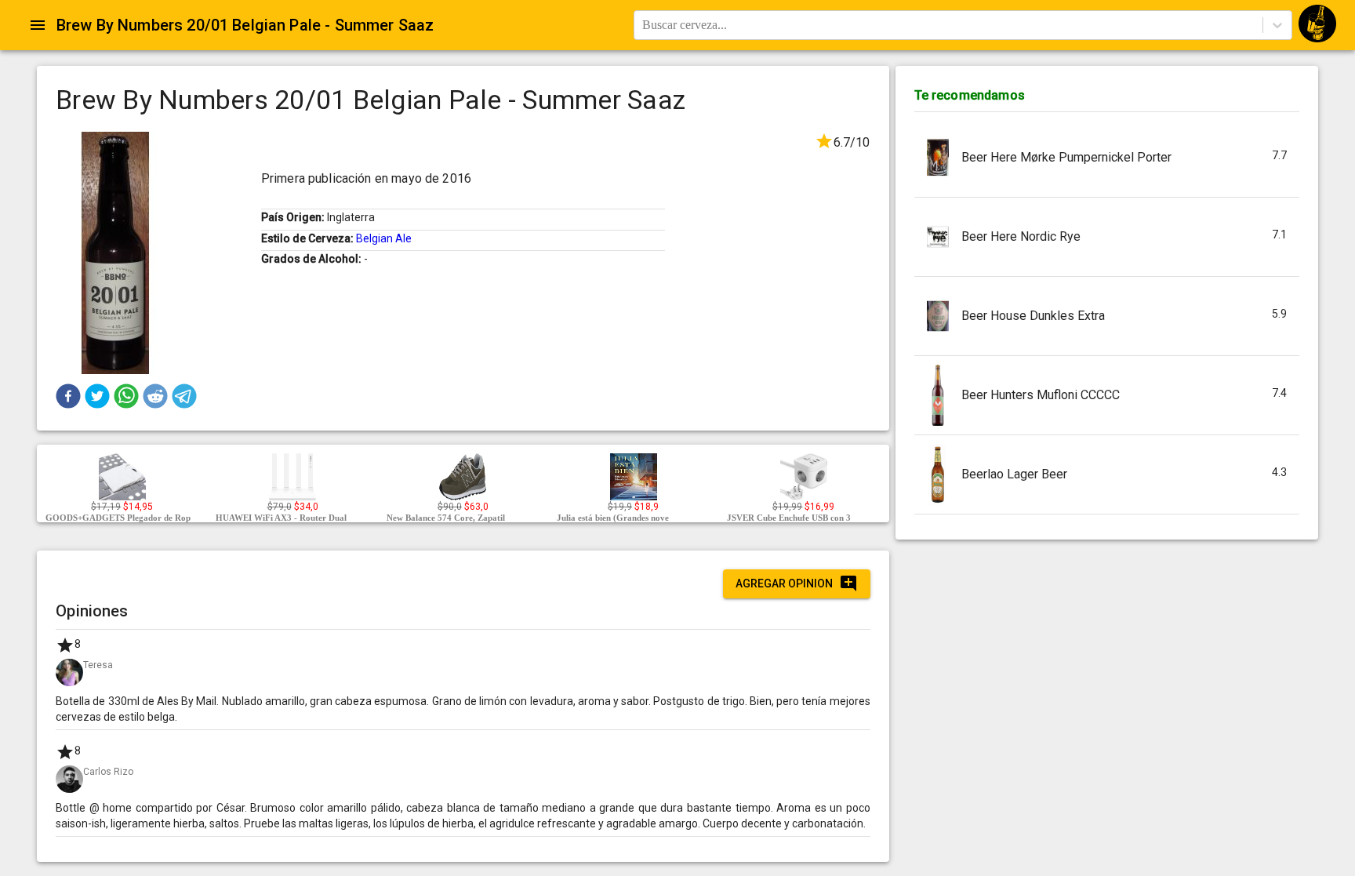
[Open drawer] (37, 25)
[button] (68, 396)
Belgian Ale (384, 238)
